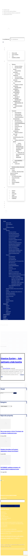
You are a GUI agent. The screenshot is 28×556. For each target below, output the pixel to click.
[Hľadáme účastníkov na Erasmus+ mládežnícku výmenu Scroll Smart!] (6, 446)
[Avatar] (2, 368)
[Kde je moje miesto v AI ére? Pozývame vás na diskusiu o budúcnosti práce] (6, 428)
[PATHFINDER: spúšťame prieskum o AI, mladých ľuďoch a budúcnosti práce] (6, 464)
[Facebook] (2, 3)
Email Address (4, 498)
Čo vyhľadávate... (6, 39)
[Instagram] (4, 3)
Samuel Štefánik (6, 368)
